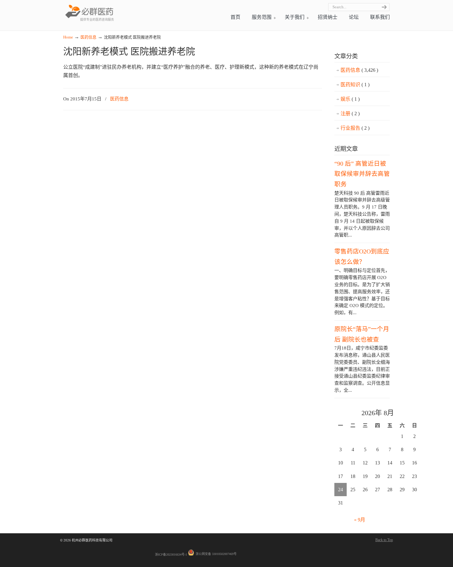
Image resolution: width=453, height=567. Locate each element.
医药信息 (88, 37)
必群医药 (89, 11)
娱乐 (350, 99)
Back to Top (384, 540)
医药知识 (355, 84)
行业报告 (355, 128)
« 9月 (359, 519)
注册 (350, 113)
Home (68, 37)
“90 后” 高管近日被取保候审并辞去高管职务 (362, 174)
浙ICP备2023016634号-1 (171, 554)
